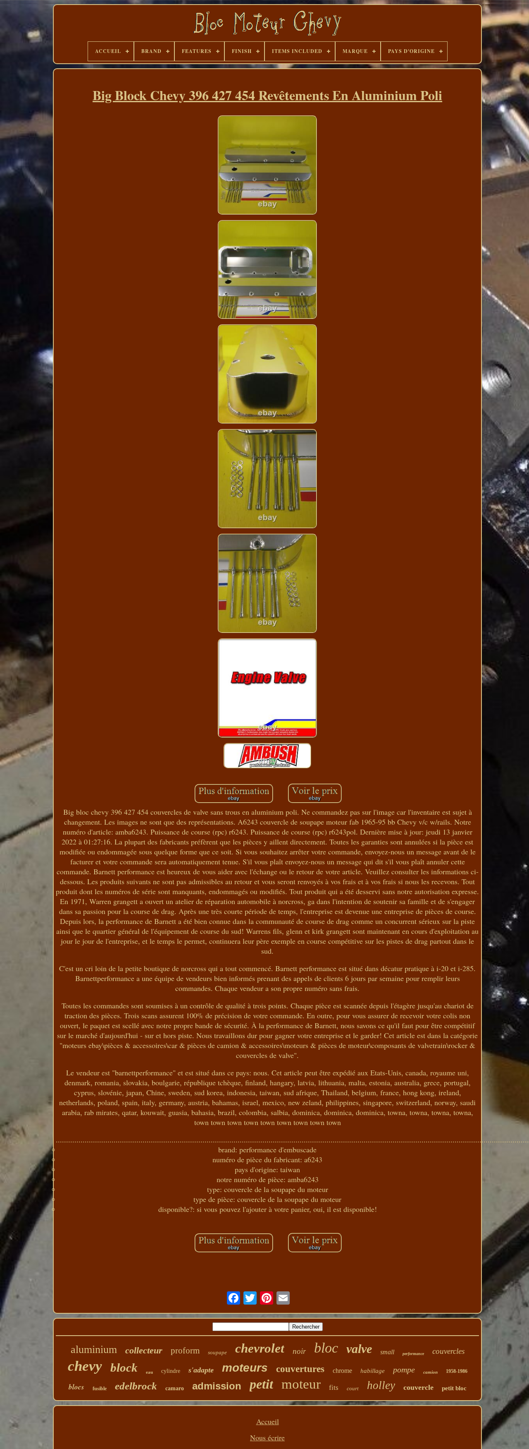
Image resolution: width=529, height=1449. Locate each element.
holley (381, 1385)
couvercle (418, 1387)
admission (216, 1385)
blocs (76, 1387)
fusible (100, 1388)
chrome (342, 1370)
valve (359, 1348)
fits (333, 1387)
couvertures (300, 1369)
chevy (85, 1366)
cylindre (170, 1371)
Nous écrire (267, 1437)
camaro (174, 1388)
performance (413, 1353)
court (353, 1388)
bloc (326, 1347)
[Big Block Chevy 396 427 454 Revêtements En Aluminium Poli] (267, 166)
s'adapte (201, 1370)
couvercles (448, 1351)
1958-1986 (456, 1371)
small (387, 1351)
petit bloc (454, 1388)
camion (430, 1372)
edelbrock (136, 1385)
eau (149, 1372)
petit (261, 1384)
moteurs (245, 1367)
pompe (404, 1369)
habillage (372, 1370)
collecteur (143, 1350)
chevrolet (259, 1348)
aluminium (94, 1349)
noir (299, 1351)
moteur (301, 1384)
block (124, 1367)
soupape (217, 1352)
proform (185, 1350)
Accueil (267, 1421)
